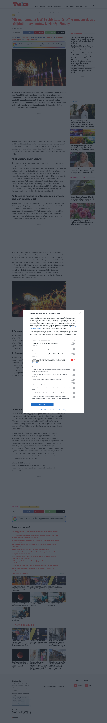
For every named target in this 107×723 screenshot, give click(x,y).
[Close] (80, 313)
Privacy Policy (62, 409)
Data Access (53, 409)
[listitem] (53, 340)
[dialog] (53, 361)
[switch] (73, 344)
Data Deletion (44, 409)
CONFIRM (42, 404)
